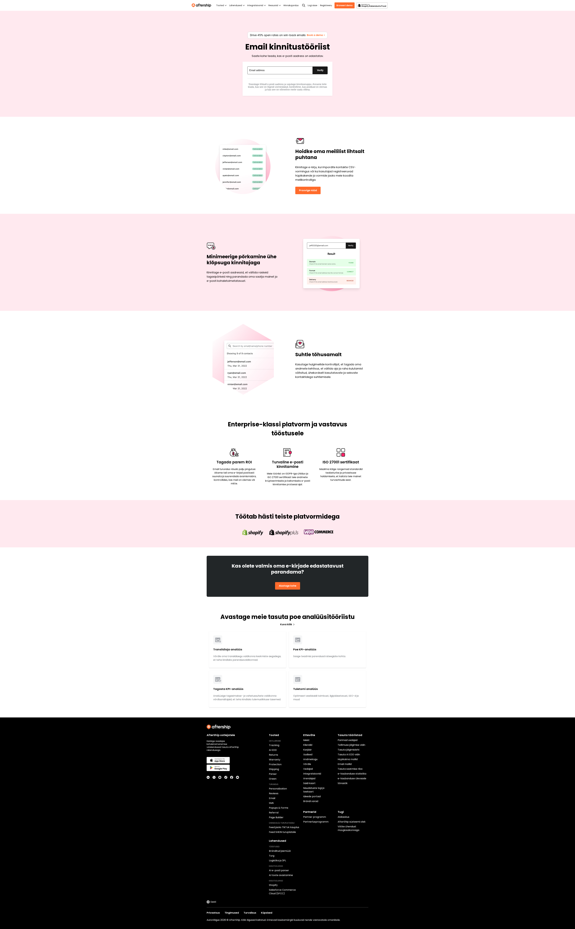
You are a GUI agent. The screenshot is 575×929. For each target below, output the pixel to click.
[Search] (303, 5)
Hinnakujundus (291, 5)
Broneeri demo (344, 5)
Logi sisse (312, 5)
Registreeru (326, 5)
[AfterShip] (202, 5)
